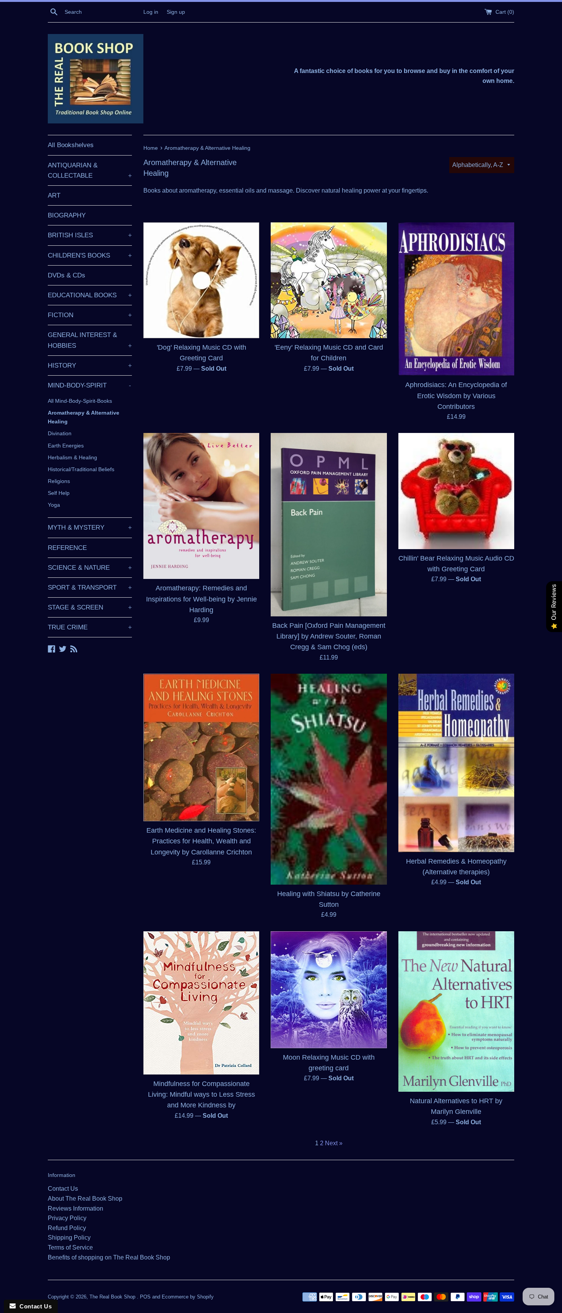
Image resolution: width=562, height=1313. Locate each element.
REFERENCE (67, 547)
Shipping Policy (69, 1237)
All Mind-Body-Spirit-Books (80, 401)
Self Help (59, 493)
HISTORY (90, 365)
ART (54, 195)
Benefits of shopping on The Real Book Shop (109, 1257)
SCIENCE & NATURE (90, 567)
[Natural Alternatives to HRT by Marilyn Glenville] (456, 1011)
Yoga (54, 505)
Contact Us (63, 1188)
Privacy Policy (67, 1218)
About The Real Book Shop (85, 1198)
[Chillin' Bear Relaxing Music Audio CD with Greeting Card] (456, 491)
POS (145, 1297)
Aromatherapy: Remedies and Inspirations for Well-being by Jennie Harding (201, 598)
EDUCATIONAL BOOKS (90, 295)
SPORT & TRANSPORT (90, 587)
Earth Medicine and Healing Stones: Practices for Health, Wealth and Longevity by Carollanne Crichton (201, 841)
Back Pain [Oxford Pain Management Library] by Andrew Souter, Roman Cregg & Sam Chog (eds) (328, 636)
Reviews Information (75, 1208)
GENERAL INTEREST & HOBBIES (90, 340)
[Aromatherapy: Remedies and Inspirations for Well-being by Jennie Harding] (201, 506)
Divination (59, 433)
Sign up (176, 12)
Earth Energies (66, 446)
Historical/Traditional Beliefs (81, 469)
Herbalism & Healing (72, 457)
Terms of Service (70, 1247)
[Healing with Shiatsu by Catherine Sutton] (329, 779)
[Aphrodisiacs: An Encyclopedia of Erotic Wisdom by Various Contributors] (456, 299)
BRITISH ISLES (90, 235)
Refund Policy (67, 1228)
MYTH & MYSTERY (90, 527)
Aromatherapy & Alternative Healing (83, 417)
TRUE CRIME (90, 627)
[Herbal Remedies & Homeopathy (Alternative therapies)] (456, 763)
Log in (150, 12)
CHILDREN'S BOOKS (90, 255)
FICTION (90, 315)
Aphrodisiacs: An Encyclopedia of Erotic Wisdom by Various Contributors (456, 395)
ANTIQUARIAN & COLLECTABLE (90, 170)
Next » (334, 1143)
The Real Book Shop (113, 1297)
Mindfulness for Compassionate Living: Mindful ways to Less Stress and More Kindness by (201, 1094)
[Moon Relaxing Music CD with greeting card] (329, 989)
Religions (59, 481)
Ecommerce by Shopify (188, 1297)
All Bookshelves (71, 145)
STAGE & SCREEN (90, 607)
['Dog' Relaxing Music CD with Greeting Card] (201, 280)
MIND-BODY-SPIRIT (89, 385)
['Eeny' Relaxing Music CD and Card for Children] (329, 280)
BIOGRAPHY (67, 215)
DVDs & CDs (66, 275)
